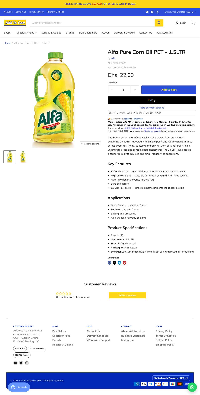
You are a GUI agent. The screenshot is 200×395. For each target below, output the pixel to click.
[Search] (159, 22)
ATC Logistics (165, 32)
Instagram (127, 340)
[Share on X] (114, 263)
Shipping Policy (165, 344)
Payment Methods (55, 12)
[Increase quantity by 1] (135, 89)
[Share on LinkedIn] (119, 263)
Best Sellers (59, 331)
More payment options (152, 107)
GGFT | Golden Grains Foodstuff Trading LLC (145, 128)
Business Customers (133, 335)
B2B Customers (88, 32)
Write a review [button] (127, 295)
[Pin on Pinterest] (124, 263)
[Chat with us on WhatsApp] (192, 387)
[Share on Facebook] (109, 263)
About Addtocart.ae (133, 331)
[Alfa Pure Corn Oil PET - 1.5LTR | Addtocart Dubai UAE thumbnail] (10, 157)
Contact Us (21, 12)
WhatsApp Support (98, 340)
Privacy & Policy (36, 12)
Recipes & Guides (51, 32)
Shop (7, 32)
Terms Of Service (166, 335)
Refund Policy (164, 340)
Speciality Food (25, 32)
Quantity (112, 82)
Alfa (113, 58)
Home (7, 42)
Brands (70, 32)
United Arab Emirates (179, 11)
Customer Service (152, 131)
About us (8, 12)
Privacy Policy (164, 331)
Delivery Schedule (124, 32)
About (105, 32)
